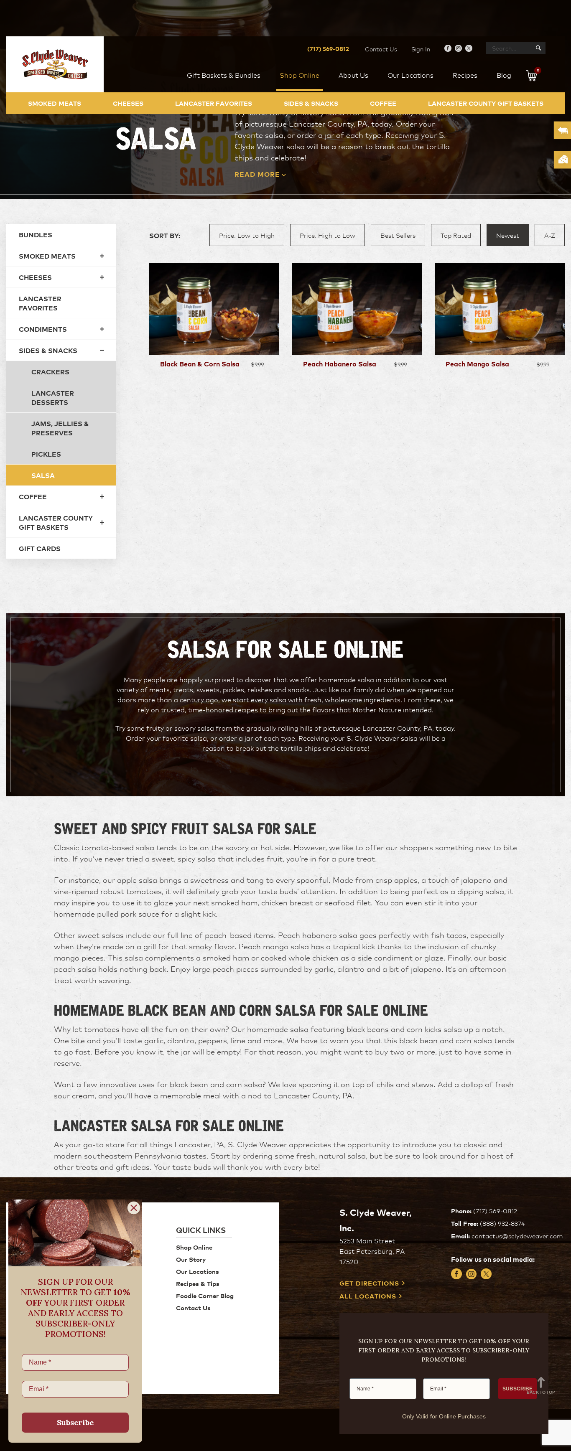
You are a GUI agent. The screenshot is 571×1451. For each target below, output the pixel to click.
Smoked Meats (54, 103)
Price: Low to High (247, 235)
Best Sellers (398, 235)
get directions (369, 1283)
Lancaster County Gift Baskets (485, 103)
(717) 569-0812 (328, 48)
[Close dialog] (133, 1208)
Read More (257, 174)
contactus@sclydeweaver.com (517, 1235)
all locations (367, 1296)
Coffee (383, 103)
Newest (507, 235)
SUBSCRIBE (517, 1389)
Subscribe (75, 1422)
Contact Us (381, 49)
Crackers (50, 371)
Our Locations (197, 1271)
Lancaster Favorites (213, 103)
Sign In (420, 49)
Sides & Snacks (311, 103)
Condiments (43, 328)
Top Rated (456, 235)
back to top (541, 1392)
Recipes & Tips (197, 1283)
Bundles (35, 234)
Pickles (46, 453)
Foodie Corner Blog (205, 1295)
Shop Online (194, 1247)
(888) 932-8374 (502, 1223)
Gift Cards (40, 548)
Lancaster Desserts (52, 397)
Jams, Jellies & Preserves (60, 428)
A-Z (549, 235)
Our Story (191, 1259)
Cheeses (128, 103)
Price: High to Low (327, 235)
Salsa (43, 475)
